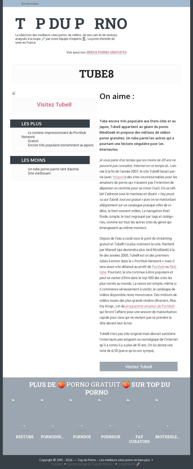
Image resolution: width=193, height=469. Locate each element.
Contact (57, 464)
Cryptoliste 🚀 (129, 464)
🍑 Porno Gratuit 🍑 (93, 384)
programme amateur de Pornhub (150, 306)
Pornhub (158, 267)
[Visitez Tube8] (13, 93)
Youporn (119, 177)
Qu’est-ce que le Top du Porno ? (90, 464)
